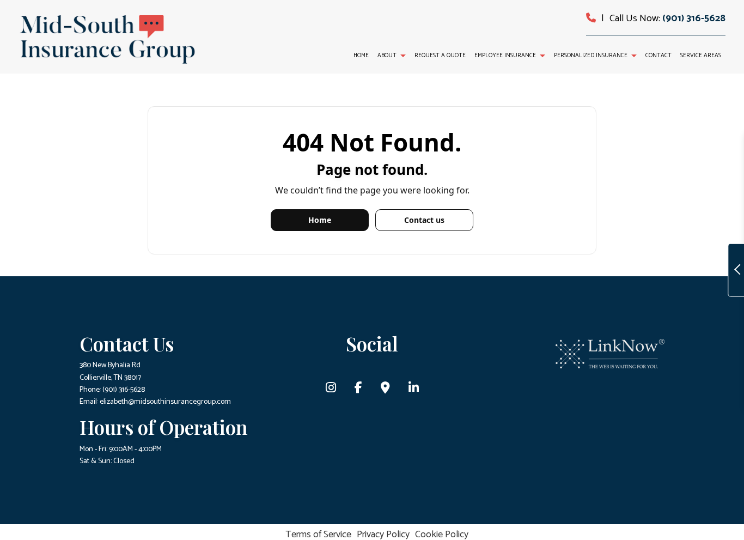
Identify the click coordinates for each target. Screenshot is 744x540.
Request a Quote (440, 55)
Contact (658, 55)
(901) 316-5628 (693, 18)
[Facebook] (358, 389)
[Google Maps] (385, 389)
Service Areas (700, 55)
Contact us (424, 220)
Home (361, 55)
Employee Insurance (505, 55)
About (387, 55)
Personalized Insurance (590, 55)
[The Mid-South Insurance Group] (107, 39)
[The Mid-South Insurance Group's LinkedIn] (413, 389)
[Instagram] (331, 389)
